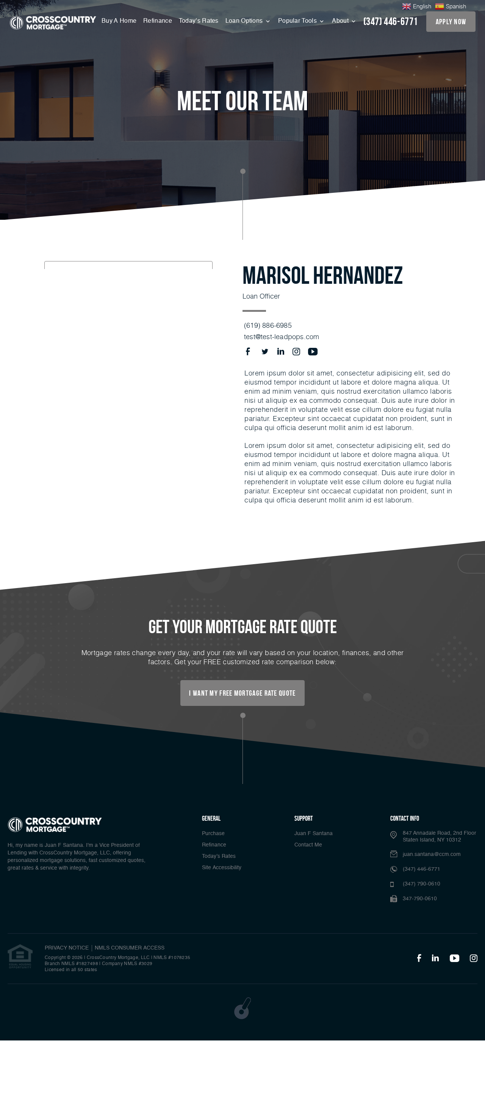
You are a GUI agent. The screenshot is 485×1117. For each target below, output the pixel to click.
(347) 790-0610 (421, 884)
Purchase (213, 833)
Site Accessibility (221, 867)
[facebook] (248, 351)
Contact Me (308, 845)
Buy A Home (119, 21)
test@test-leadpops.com (281, 336)
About (341, 21)
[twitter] (264, 351)
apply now (451, 21)
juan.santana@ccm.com (432, 854)
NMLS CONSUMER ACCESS (129, 948)
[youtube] (310, 351)
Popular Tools (298, 21)
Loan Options (244, 21)
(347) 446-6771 (390, 21)
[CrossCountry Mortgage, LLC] (53, 23)
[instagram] (295, 351)
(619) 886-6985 (268, 325)
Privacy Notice (67, 948)
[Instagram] (473, 958)
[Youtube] (454, 958)
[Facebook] (419, 958)
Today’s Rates (199, 21)
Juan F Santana (313, 833)
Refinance (157, 21)
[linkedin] (279, 351)
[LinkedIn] (435, 958)
